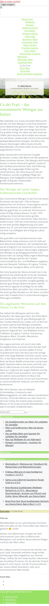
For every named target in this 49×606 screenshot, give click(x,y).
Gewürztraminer (30, 27)
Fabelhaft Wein (25, 62)
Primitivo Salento (30, 48)
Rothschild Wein (25, 74)
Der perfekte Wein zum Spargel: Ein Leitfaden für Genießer (22, 435)
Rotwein (30, 25)
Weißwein (30, 22)
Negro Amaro (30, 45)
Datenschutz (11, 596)
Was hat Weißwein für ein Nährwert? (23, 439)
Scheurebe (30, 36)
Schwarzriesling (30, 33)
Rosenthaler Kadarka (30, 53)
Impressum (10, 602)
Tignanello (25, 71)
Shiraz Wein (30, 51)
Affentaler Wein (25, 59)
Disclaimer (10, 599)
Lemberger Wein (30, 42)
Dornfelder (30, 30)
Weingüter (22, 56)
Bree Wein (25, 68)
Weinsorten (27, 19)
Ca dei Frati (24, 65)
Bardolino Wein (30, 39)
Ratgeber (37, 74)
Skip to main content (10, 1)
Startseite (5, 511)
